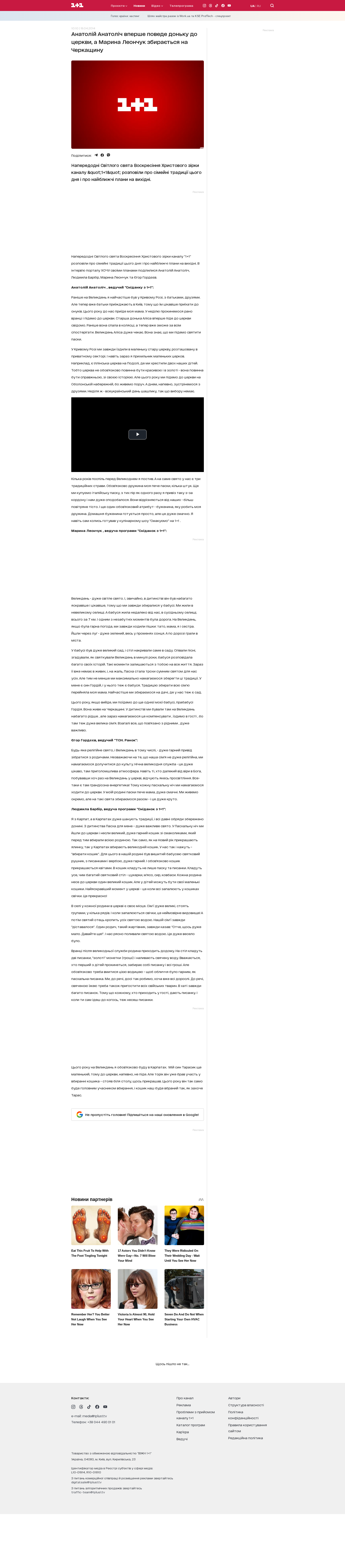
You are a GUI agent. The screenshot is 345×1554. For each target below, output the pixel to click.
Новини (139, 5)
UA (252, 5)
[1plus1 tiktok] (89, 1407)
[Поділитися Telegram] (96, 155)
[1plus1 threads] (81, 1407)
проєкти (118, 5)
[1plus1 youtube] (105, 1407)
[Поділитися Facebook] (102, 155)
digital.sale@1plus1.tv (86, 1482)
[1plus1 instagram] (73, 1407)
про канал (184, 1398)
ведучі (182, 1439)
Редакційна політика (245, 1438)
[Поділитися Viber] (108, 155)
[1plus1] (77, 5)
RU (259, 5)
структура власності (246, 1405)
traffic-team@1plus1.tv (88, 1492)
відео (156, 5)
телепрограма (181, 5)
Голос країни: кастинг (125, 16)
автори (234, 1398)
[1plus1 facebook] (97, 1407)
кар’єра (182, 1432)
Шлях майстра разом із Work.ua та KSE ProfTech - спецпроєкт (189, 16)
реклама (183, 1405)
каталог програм (190, 1425)
